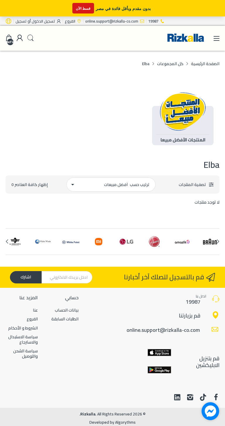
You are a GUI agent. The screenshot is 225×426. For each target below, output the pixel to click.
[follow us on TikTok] (203, 398)
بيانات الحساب (67, 310)
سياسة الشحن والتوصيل (25, 353)
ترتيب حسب (139, 184)
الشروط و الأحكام (23, 328)
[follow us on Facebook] (215, 398)
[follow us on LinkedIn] (177, 398)
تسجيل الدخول (43, 21)
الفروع (32, 319)
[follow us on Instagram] (190, 398)
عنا (35, 310)
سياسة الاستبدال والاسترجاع (23, 339)
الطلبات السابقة (65, 319)
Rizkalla (88, 414)
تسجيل (21, 21)
